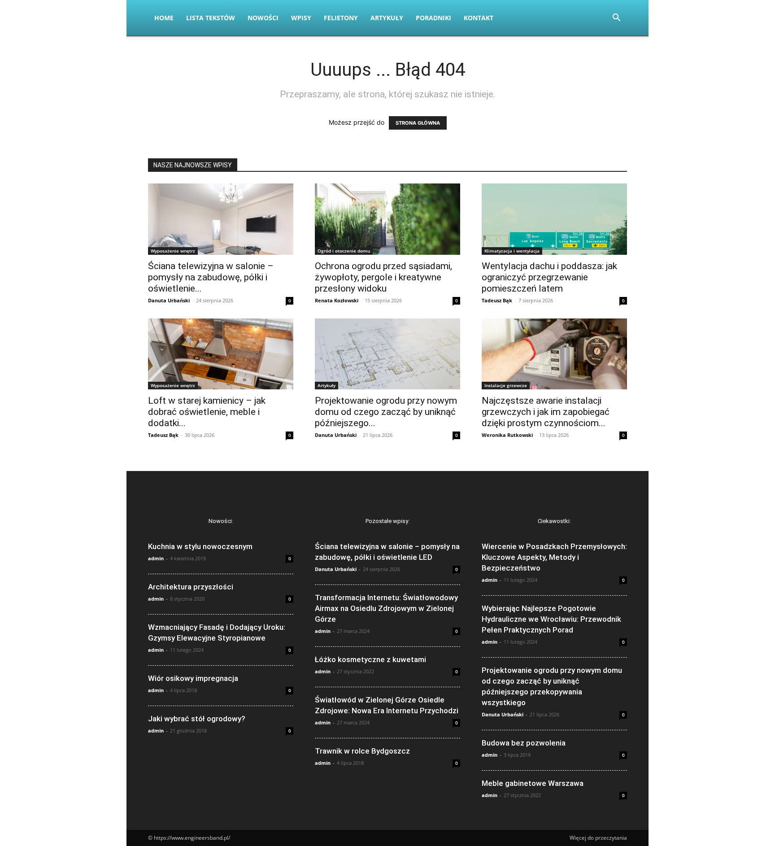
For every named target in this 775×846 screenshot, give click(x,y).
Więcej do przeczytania (598, 838)
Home (164, 17)
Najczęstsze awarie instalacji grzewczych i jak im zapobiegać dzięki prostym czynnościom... (546, 411)
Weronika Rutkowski (507, 435)
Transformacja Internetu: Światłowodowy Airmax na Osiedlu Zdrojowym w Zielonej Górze (386, 608)
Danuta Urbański (169, 300)
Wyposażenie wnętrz (173, 251)
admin (156, 558)
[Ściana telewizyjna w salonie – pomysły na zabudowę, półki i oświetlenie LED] (220, 219)
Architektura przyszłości (190, 586)
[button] (616, 18)
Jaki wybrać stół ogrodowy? (196, 718)
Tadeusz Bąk (497, 300)
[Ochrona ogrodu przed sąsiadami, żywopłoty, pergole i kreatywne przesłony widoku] (387, 219)
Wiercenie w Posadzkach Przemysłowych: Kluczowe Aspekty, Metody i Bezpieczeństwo (554, 557)
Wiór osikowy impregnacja (193, 678)
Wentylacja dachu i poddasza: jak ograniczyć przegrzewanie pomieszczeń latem (549, 277)
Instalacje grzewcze (505, 385)
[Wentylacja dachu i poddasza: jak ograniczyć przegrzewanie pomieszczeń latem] (554, 219)
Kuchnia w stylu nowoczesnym (200, 546)
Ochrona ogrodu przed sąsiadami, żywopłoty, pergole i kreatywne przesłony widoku (383, 277)
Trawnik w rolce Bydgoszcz (362, 750)
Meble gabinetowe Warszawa (532, 783)
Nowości (263, 17)
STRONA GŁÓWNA (418, 123)
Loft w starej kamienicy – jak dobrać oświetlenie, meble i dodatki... (207, 411)
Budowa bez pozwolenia (524, 742)
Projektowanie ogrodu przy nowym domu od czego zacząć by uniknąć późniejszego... (386, 411)
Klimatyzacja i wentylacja (512, 251)
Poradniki (433, 17)
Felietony (341, 17)
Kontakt (478, 17)
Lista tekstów (210, 17)
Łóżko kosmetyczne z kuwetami (370, 659)
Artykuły (386, 17)
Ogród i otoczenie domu (344, 251)
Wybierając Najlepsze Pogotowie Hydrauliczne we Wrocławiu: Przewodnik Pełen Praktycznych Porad (551, 619)
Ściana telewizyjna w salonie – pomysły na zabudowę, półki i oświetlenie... (211, 277)
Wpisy (301, 17)
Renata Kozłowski (336, 300)
